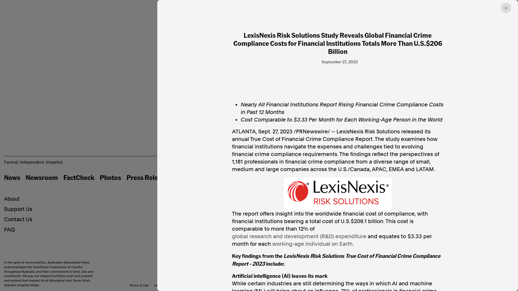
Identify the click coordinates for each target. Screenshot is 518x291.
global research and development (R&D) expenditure (299, 236)
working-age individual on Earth (312, 244)
